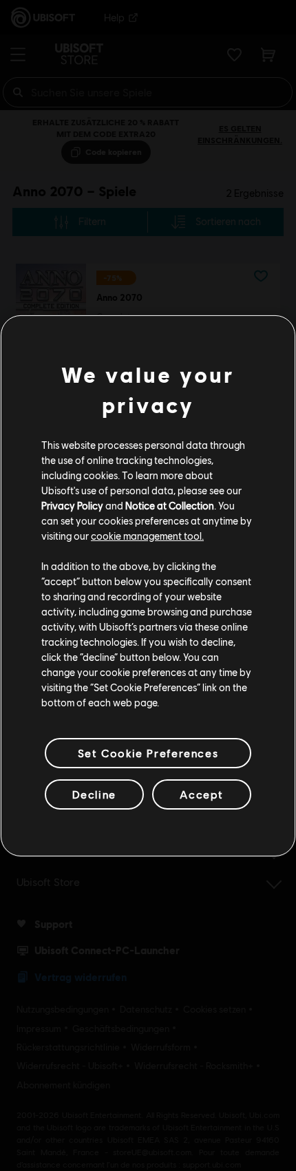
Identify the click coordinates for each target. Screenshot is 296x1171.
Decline (94, 794)
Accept (202, 794)
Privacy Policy (72, 505)
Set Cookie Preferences (148, 752)
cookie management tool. (147, 535)
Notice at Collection (169, 505)
